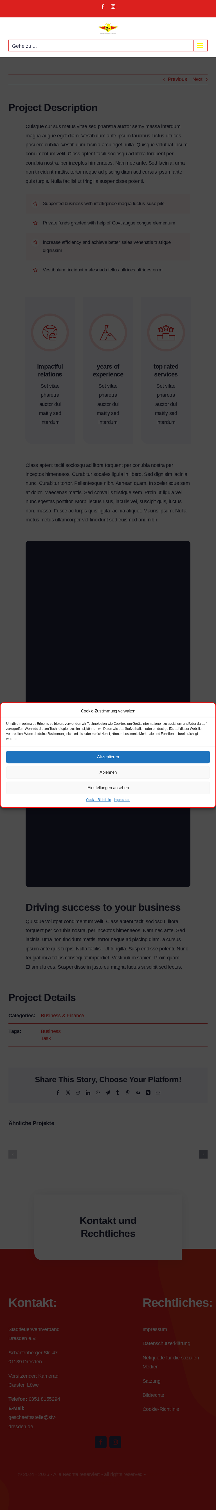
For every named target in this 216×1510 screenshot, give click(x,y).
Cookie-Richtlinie (98, 800)
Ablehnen (108, 772)
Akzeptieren (108, 756)
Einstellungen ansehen (108, 787)
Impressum (122, 800)
